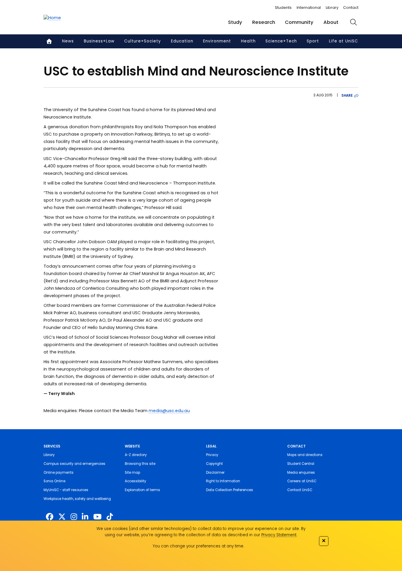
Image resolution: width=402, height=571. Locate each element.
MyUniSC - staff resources (66, 490)
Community (299, 22)
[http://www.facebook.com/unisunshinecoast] (49, 517)
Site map (132, 472)
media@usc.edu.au (169, 411)
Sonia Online (54, 481)
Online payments (59, 472)
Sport (313, 41)
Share (347, 95)
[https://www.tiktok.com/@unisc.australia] (110, 517)
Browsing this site (140, 463)
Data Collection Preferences (229, 490)
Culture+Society (142, 41)
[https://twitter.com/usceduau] (62, 517)
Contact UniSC (299, 490)
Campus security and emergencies (74, 463)
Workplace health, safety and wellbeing (77, 498)
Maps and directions (305, 454)
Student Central (300, 463)
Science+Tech (281, 41)
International (309, 7)
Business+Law (99, 41)
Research (263, 22)
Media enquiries (301, 472)
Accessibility (135, 481)
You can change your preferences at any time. (198, 546)
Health (248, 41)
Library (332, 7)
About (330, 22)
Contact (350, 7)
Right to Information (223, 481)
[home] (52, 18)
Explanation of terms (142, 490)
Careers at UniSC (301, 481)
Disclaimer (215, 472)
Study (235, 22)
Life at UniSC (343, 41)
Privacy (212, 454)
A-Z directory (136, 454)
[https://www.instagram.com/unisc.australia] (74, 517)
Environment (217, 41)
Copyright (214, 463)
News (68, 41)
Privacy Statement (278, 535)
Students (283, 7)
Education (182, 41)
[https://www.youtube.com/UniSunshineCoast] (97, 517)
